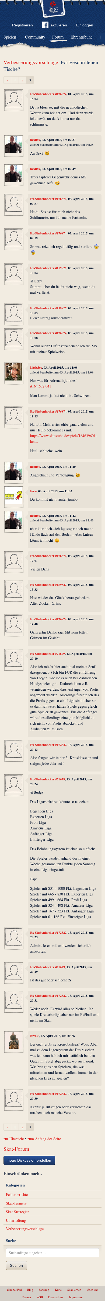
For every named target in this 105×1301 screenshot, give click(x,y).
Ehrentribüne (82, 37)
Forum (58, 37)
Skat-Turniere (16, 1203)
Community (35, 37)
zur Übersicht (14, 1138)
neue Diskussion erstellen (29, 1160)
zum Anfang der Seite (44, 1138)
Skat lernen (74, 1290)
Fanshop (44, 1290)
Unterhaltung (16, 1220)
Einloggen (84, 25)
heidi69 (35, 139)
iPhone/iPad (14, 1290)
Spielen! (11, 37)
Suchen (16, 1265)
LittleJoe (36, 367)
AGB (40, 1297)
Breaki (34, 1035)
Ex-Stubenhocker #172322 (48, 744)
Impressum (76, 1297)
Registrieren (22, 25)
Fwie (33, 491)
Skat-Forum (16, 1148)
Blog (30, 1290)
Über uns (92, 1290)
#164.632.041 (40, 386)
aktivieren (59, 25)
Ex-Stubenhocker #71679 (47, 653)
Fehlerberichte (17, 1194)
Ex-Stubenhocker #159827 (48, 268)
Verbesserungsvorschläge (31, 62)
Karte (58, 1290)
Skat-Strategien (17, 1211)
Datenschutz (55, 1297)
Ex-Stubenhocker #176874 (48, 94)
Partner (26, 1297)
